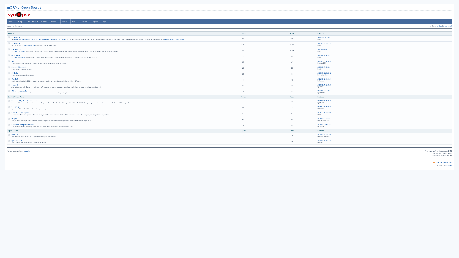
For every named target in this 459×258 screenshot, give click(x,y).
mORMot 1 (44, 22)
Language (15, 107)
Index (10, 22)
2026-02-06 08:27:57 (324, 49)
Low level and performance (22, 125)
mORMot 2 (15, 37)
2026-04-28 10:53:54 (324, 140)
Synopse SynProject (18, 57)
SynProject (15, 55)
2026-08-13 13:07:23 (324, 43)
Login (104, 22)
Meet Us (14, 135)
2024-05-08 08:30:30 (324, 107)
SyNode (14, 73)
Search (84, 22)
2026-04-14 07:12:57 (324, 91)
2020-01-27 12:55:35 (324, 85)
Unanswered (447, 26)
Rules (74, 22)
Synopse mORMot (29, 45)
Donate (53, 22)
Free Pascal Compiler (20, 113)
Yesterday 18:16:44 (323, 37)
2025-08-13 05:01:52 (324, 125)
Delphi (14, 119)
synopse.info (16, 141)
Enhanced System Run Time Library (26, 101)
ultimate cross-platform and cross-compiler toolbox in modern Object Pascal (40, 39)
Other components (19, 91)
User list (64, 22)
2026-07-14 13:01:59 (324, 135)
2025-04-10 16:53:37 (324, 55)
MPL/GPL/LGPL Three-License (174, 39)
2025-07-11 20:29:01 (324, 73)
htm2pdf (14, 85)
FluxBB (449, 166)
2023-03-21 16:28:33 (324, 61)
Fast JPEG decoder (19, 67)
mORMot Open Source (24, 7)
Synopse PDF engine (18, 51)
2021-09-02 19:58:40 (324, 79)
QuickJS (14, 79)
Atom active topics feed (443, 163)
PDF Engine (16, 49)
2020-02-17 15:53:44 (324, 67)
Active (439, 26)
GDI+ (13, 61)
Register (95, 22)
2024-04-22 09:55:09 (324, 101)
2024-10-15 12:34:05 (324, 113)
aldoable (27, 151)
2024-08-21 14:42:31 (324, 119)
